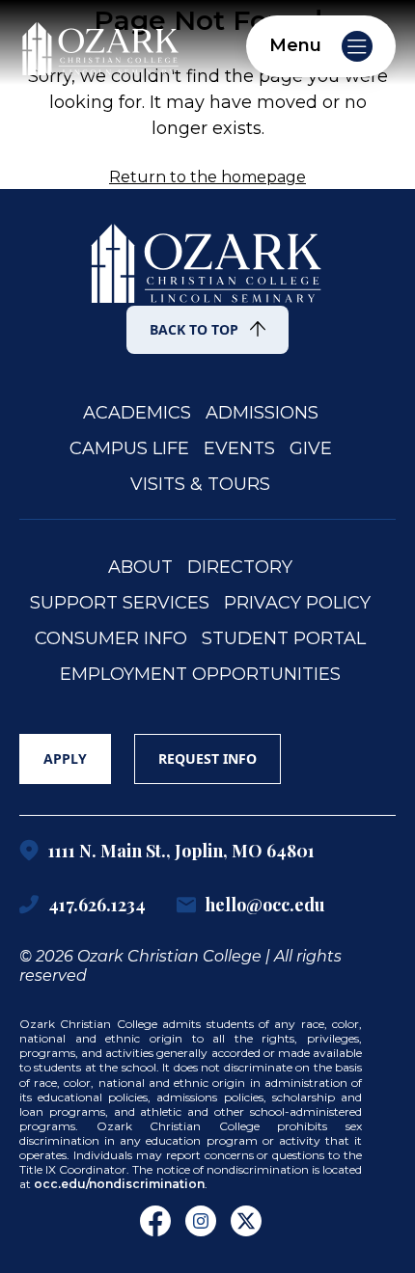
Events (239, 449)
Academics (137, 413)
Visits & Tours (200, 484)
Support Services (119, 603)
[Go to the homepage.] (207, 251)
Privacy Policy (297, 603)
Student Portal (284, 639)
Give (311, 449)
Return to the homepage (207, 177)
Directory (239, 567)
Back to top (194, 329)
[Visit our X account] (246, 1220)
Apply (65, 758)
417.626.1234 (97, 904)
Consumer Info (111, 639)
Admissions (262, 413)
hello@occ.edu (265, 904)
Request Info (207, 758)
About (140, 567)
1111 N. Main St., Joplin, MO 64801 (181, 850)
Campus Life (129, 449)
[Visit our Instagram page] (200, 1220)
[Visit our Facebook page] (155, 1220)
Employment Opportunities (200, 674)
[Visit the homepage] (101, 44)
